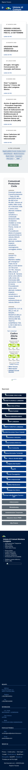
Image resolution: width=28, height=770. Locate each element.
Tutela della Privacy (10, 548)
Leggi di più (8, 36)
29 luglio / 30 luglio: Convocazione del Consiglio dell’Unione (12, 67)
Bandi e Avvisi (10, 156)
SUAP (18, 158)
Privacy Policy (9, 550)
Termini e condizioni (10, 553)
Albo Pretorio (8, 545)
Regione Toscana (6, 2)
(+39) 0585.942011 (7, 696)
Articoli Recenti (8, 153)
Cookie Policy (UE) (10, 552)
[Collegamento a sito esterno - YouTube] (6, 747)
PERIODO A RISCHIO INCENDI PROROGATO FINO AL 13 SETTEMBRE (13, 30)
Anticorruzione (9, 546)
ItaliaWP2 (12, 757)
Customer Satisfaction (11, 555)
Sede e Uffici (8, 561)
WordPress (20, 754)
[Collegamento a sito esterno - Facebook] (3, 747)
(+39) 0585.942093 (7, 701)
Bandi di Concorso (19, 153)
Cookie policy (11, 752)
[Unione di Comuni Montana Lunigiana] (8, 8)
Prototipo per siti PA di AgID (9, 759)
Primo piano (10, 158)
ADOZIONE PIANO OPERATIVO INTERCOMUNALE (11, 49)
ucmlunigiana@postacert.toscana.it (11, 733)
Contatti (4, 754)
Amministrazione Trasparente (13, 543)
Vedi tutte (13, 165)
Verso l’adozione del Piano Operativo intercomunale (12, 136)
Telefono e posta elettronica (12, 559)
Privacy (4, 752)
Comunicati (19, 156)
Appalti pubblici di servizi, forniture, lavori (14, 151)
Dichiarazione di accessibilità (13, 556)
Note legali (20, 752)
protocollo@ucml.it (7, 738)
